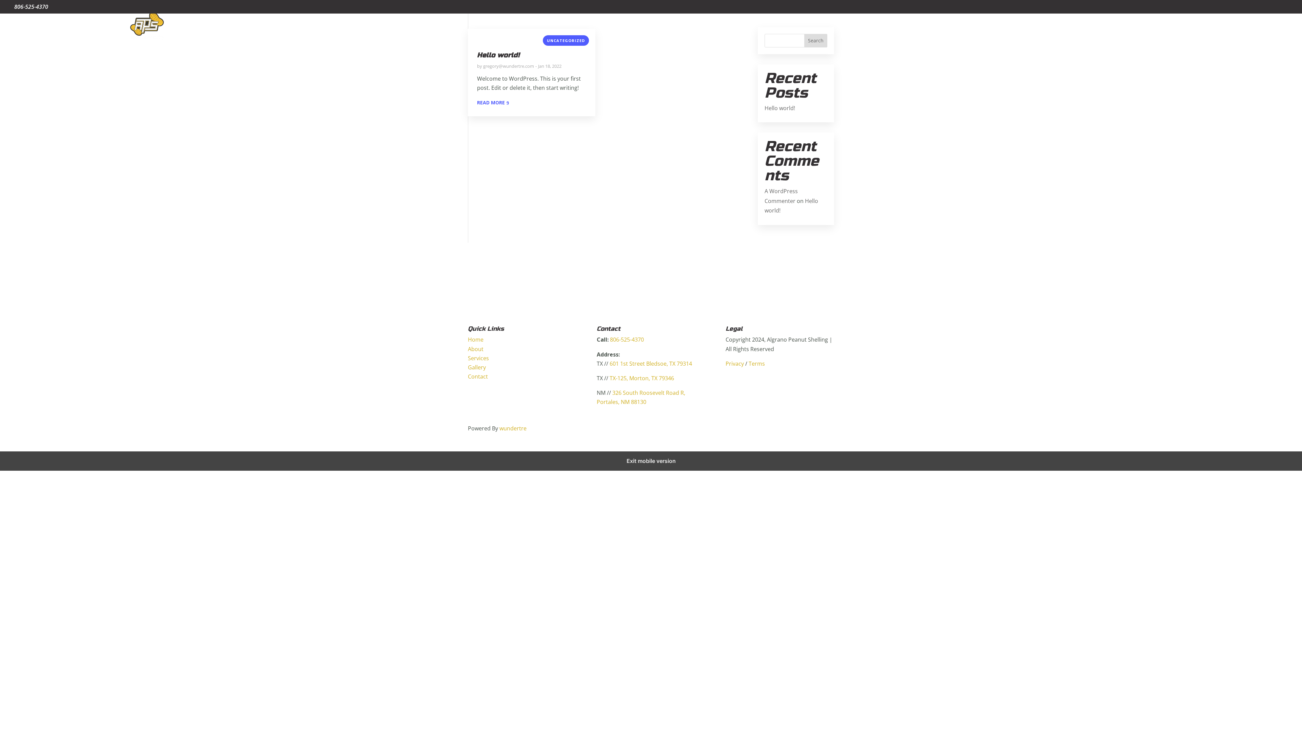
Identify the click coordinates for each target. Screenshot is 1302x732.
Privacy (735, 363)
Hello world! (498, 55)
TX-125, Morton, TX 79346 (642, 378)
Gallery (1251, 27)
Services (1222, 27)
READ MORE (491, 102)
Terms (757, 363)
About (1194, 27)
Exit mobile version (651, 461)
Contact (1280, 27)
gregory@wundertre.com (508, 66)
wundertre (513, 428)
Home (1169, 27)
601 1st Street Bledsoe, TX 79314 (651, 363)
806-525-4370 (627, 339)
